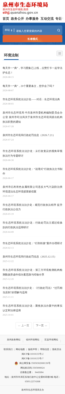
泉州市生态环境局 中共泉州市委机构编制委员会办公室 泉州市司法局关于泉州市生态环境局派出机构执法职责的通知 (32, 117)
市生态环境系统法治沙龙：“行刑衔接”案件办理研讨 (32, 243)
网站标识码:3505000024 (32, 367)
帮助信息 (44, 349)
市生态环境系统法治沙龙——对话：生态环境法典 (31, 99)
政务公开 (17, 18)
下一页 (41, 325)
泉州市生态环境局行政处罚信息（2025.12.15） (30, 256)
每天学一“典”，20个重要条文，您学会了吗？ (29, 85)
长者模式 (32, 38)
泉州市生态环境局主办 (32, 389)
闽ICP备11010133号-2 (33, 354)
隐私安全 (56, 349)
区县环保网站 (51, 339)
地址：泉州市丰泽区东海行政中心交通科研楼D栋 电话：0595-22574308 (33, 379)
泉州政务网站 (13, 339)
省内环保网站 (32, 339)
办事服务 (32, 18)
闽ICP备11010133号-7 (33, 358)
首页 (6, 18)
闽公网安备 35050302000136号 (34, 363)
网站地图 (20, 349)
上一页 (23, 325)
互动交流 (47, 18)
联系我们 (8, 349)
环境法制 (11, 55)
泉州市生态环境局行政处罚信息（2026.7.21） (29, 135)
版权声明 (32, 349)
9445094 (39, 372)
